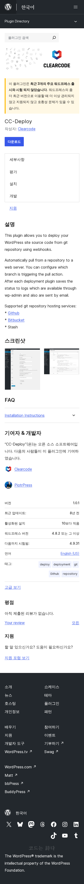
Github (13, 313)
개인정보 (12, 711)
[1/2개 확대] (34, 354)
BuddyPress (17, 791)
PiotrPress (23, 485)
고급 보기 (13, 587)
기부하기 (54, 743)
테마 (48, 695)
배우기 (10, 727)
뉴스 (8, 695)
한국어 (21, 813)
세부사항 (17, 159)
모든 (75, 622)
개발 (13, 196)
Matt (11, 775)
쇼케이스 (51, 686)
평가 (13, 171)
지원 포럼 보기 (17, 657)
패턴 (48, 711)
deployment (61, 564)
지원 (13, 208)
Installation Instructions (25, 415)
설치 (13, 183)
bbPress (14, 783)
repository (70, 573)
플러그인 (51, 703)
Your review (15, 622)
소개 (8, 686)
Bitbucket (16, 320)
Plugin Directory (17, 21)
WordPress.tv (18, 751)
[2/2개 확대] (73, 354)
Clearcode (26, 128)
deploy (45, 564)
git (75, 564)
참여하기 (51, 727)
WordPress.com (20, 767)
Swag (51, 751)
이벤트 (50, 735)
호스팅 (10, 703)
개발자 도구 (14, 743)
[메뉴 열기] (76, 7)
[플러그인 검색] (54, 37)
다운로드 (14, 142)
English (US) (70, 553)
